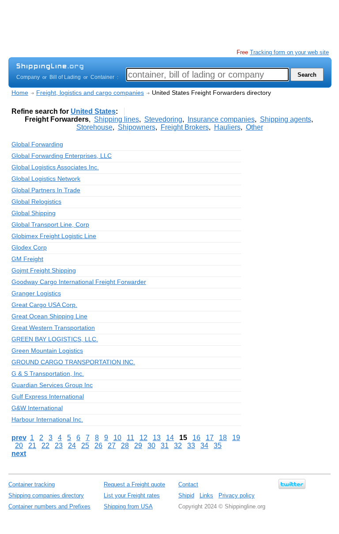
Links (206, 495)
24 (72, 445)
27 (112, 445)
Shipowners (136, 127)
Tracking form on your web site (289, 52)
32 (178, 445)
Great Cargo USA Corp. (44, 304)
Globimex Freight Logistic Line (53, 235)
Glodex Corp (29, 247)
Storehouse (94, 127)
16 (196, 437)
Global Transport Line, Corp (50, 224)
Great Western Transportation (53, 327)
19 (236, 437)
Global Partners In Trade (45, 190)
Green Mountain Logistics (47, 350)
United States (93, 111)
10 (117, 437)
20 (19, 445)
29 (138, 445)
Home (19, 92)
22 (45, 445)
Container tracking (31, 484)
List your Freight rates (132, 495)
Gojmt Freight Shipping (43, 270)
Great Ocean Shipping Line (49, 316)
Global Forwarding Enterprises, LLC (61, 155)
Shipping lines (116, 119)
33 (191, 445)
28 (125, 445)
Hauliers (227, 127)
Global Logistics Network (45, 178)
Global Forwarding (37, 144)
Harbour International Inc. (47, 419)
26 (98, 445)
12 (143, 437)
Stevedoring (163, 119)
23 (59, 445)
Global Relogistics (36, 201)
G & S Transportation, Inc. (47, 373)
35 (218, 445)
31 (165, 445)
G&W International (37, 407)
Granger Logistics (36, 293)
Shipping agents (285, 119)
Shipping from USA (128, 506)
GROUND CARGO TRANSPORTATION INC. (73, 362)
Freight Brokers (185, 127)
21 (32, 445)
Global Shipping (33, 213)
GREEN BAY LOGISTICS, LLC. (54, 339)
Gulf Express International (47, 396)
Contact (188, 484)
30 (151, 445)
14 (170, 437)
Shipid (186, 495)
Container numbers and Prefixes (49, 506)
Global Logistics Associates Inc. (55, 167)
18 (223, 437)
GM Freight (27, 258)
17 (210, 437)
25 (85, 445)
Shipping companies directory (46, 495)
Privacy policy (236, 495)
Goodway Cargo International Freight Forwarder (78, 281)
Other (254, 127)
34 (204, 445)
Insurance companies (221, 119)
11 (130, 437)
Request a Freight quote (134, 484)
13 (157, 437)
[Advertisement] (169, 24)
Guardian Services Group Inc (52, 384)
